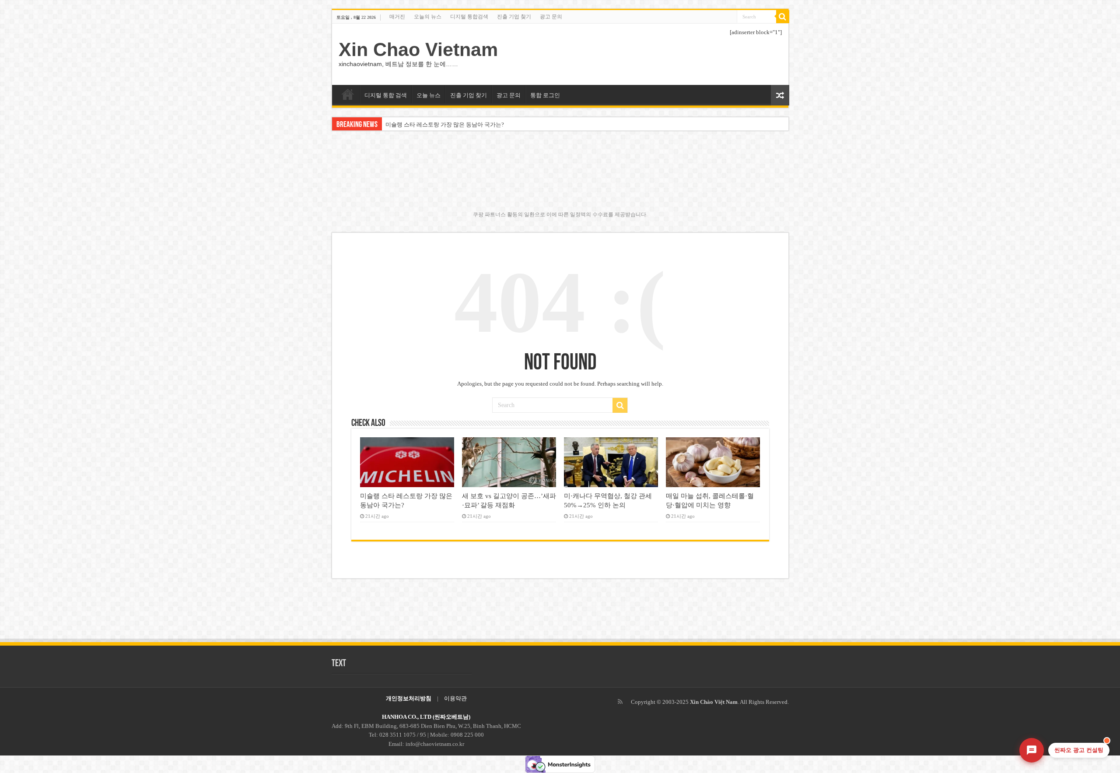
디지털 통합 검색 (385, 95)
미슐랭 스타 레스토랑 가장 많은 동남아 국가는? (444, 124)
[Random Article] (780, 95)
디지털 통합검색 (469, 17)
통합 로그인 (545, 95)
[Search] (782, 16)
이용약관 (455, 698)
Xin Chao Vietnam (418, 49)
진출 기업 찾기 (514, 17)
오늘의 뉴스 (427, 17)
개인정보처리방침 (408, 698)
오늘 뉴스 (428, 95)
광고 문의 (551, 17)
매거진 (397, 17)
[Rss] (620, 701)
